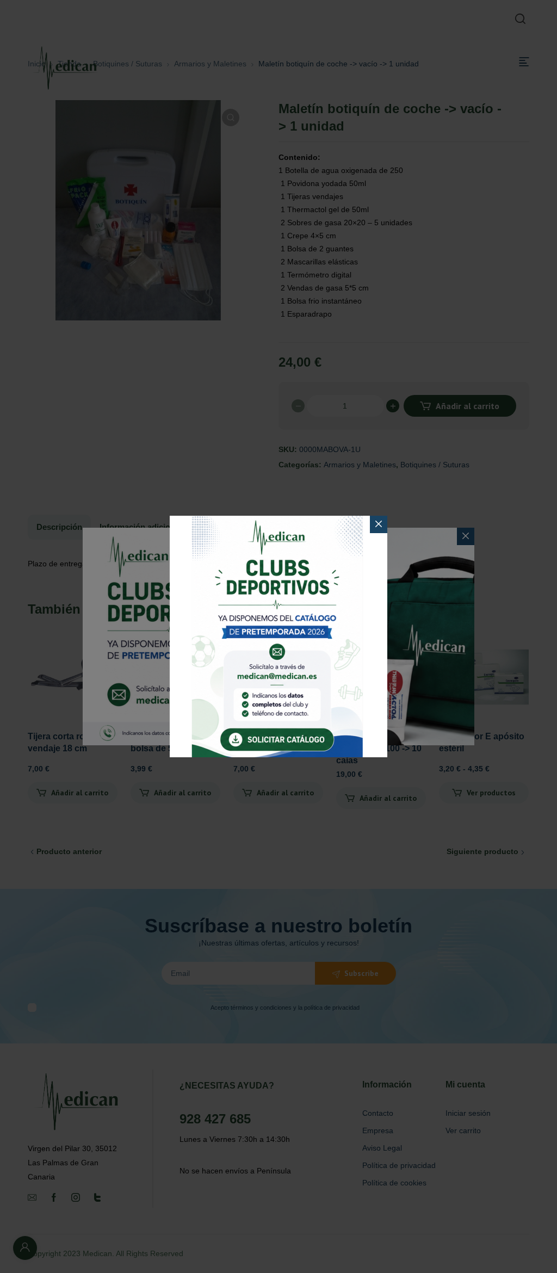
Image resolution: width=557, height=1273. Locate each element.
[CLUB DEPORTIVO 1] (278, 636)
